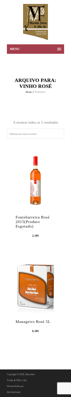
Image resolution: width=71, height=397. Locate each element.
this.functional (13, 392)
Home (29, 91)
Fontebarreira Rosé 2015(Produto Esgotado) (33, 221)
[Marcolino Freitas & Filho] (35, 22)
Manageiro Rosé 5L (33, 321)
